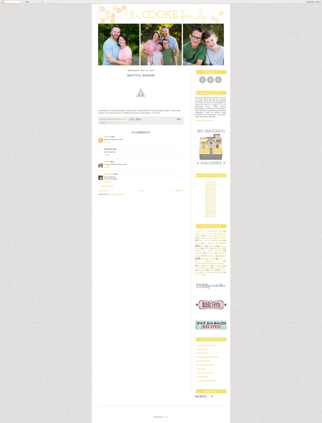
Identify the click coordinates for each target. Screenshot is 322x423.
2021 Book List (210, 187)
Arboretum (198, 233)
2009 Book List (210, 212)
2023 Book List (210, 182)
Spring (223, 268)
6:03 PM (107, 167)
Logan (222, 255)
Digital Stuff (219, 240)
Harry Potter (210, 253)
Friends (207, 248)
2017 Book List (210, 195)
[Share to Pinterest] (140, 119)
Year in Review (199, 274)
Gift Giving (218, 248)
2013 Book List (210, 204)
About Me (216, 231)
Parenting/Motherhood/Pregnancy (209, 263)
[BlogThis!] (132, 119)
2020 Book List (210, 189)
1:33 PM (107, 142)
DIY (206, 243)
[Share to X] (135, 119)
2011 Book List (210, 208)
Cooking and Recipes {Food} (116, 122)
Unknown (107, 137)
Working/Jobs (217, 272)
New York (222, 259)
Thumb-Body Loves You (205, 373)
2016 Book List (210, 197)
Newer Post (103, 191)
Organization (209, 261)
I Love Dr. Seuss (202, 349)
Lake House (211, 256)
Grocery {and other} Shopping (208, 251)
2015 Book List (210, 199)
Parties (207, 266)
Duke (213, 243)
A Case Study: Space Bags (206, 381)
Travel (211, 270)
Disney (197, 243)
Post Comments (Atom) (116, 194)
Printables (198, 268)
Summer (201, 270)
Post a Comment (107, 186)
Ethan (222, 243)
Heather (107, 162)
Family (211, 246)
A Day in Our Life (202, 231)
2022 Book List (210, 185)
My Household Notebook (206, 365)
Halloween (199, 253)
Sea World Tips (202, 377)
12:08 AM (107, 182)
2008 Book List (210, 214)
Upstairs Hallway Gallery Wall (207, 357)
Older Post (179, 191)
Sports (216, 268)
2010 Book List (210, 210)
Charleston (209, 236)
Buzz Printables (202, 353)
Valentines (206, 272)
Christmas (221, 235)
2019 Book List (210, 191)
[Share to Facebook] (137, 119)
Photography (218, 266)
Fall (202, 246)
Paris (200, 266)
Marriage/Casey (207, 259)
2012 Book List (210, 206)
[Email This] (130, 119)
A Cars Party (201, 369)
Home (141, 191)
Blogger (165, 417)
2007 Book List (210, 216)
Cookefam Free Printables (206, 345)
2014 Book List (210, 201)
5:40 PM (107, 155)
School (207, 268)
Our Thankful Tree (203, 361)
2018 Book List (210, 193)
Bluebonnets (209, 233)
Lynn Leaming (109, 174)
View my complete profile (204, 120)
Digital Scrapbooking (205, 240)
